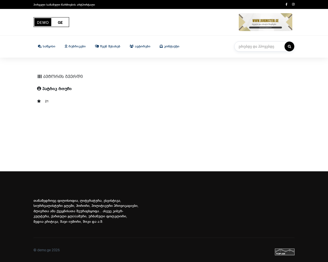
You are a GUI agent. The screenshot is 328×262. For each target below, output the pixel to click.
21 (47, 101)
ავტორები (142, 46)
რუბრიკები (76, 46)
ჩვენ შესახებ (109, 46)
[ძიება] (289, 46)
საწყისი (48, 46)
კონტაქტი (171, 46)
